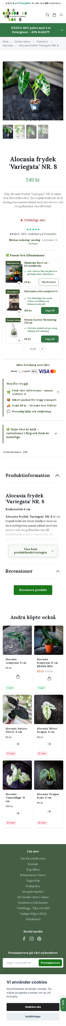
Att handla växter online (33, 897)
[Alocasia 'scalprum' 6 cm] (17, 640)
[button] (26, 120)
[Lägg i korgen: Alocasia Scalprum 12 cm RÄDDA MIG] (49, 678)
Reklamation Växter (33, 875)
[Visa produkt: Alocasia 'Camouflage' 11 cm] (18, 813)
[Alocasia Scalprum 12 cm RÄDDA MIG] (48, 640)
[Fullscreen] (33, 90)
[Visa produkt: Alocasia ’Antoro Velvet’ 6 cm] (18, 744)
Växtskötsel (33, 919)
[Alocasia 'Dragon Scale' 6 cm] (48, 775)
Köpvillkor (33, 869)
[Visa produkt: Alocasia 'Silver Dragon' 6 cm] (49, 744)
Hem (5, 41)
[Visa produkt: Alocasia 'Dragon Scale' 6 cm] (49, 811)
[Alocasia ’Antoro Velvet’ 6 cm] (17, 709)
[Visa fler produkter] (42, 349)
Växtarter (42, 41)
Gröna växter (22, 41)
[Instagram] (32, 939)
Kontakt (33, 864)
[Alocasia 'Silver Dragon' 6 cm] (48, 709)
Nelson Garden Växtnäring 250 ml (40, 321)
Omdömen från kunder (33, 902)
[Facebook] (24, 939)
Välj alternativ (48, 282)
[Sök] (47, 15)
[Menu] (61, 15)
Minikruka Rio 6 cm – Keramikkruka (36, 264)
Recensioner (19, 571)
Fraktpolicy (33, 886)
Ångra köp (33, 880)
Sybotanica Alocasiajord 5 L (41, 291)
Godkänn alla (33, 1006)
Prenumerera (50, 962)
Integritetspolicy (33, 891)
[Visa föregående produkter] (24, 349)
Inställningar (33, 1016)
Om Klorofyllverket (33, 858)
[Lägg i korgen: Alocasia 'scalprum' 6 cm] (18, 677)
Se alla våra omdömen (46, 3)
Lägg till (49, 310)
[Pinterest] (39, 939)
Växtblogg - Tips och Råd (33, 908)
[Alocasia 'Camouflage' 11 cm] (17, 775)
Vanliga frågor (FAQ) (33, 913)
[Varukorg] (54, 15)
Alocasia (8, 45)
